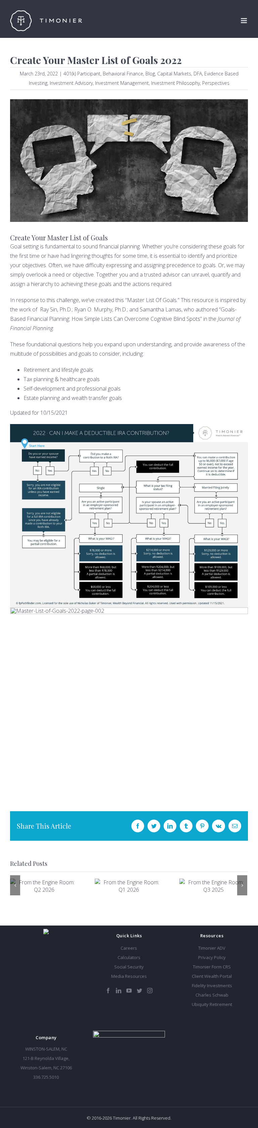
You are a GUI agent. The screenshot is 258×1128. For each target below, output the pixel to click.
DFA (198, 73)
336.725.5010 (46, 1077)
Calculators (129, 957)
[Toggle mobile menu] (244, 20)
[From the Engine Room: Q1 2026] (129, 886)
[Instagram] (150, 990)
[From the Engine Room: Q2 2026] (44, 886)
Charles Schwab (212, 995)
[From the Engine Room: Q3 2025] (213, 886)
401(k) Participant (81, 73)
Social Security (129, 967)
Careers (129, 948)
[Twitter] (139, 990)
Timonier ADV (211, 948)
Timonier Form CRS (212, 967)
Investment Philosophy (175, 83)
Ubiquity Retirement (212, 1004)
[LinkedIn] (118, 990)
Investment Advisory (71, 83)
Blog (150, 73)
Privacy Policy (212, 957)
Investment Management (122, 83)
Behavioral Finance (123, 73)
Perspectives (215, 83)
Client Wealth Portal (212, 976)
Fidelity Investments (212, 986)
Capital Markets (174, 73)
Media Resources (129, 976)
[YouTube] (129, 990)
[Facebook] (108, 990)
